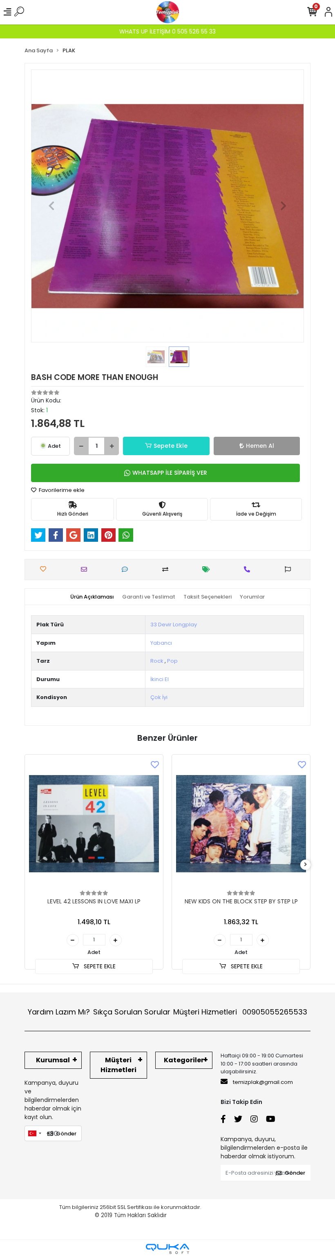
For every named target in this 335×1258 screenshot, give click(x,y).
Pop (172, 661)
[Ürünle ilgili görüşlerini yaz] (127, 569)
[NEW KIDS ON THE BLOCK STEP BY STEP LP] (241, 824)
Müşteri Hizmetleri (240, 1012)
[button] (51, 205)
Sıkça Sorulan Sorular (131, 1012)
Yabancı (161, 643)
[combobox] (34, 1133)
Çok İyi (159, 697)
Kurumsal (53, 1060)
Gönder (66, 1133)
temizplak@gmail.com (263, 1082)
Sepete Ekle (171, 446)
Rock (156, 661)
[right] (306, 864)
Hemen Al (260, 446)
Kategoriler (184, 1060)
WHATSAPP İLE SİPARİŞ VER (169, 473)
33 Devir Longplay (173, 624)
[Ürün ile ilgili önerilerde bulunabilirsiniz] (290, 569)
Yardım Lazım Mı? (59, 1012)
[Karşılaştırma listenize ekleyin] (167, 569)
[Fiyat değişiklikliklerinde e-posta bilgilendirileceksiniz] (208, 569)
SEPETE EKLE (99, 966)
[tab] (92, 597)
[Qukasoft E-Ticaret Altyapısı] (167, 1249)
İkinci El (159, 679)
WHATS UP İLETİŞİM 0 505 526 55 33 (167, 31)
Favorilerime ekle (61, 490)
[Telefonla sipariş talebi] (249, 569)
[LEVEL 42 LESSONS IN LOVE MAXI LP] (94, 824)
